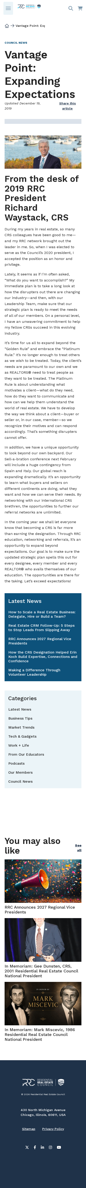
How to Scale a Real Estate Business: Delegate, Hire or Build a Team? (41, 614)
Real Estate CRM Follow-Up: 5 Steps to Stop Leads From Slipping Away (41, 627)
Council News (16, 42)
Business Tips (20, 718)
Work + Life (18, 745)
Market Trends (21, 727)
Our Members (20, 772)
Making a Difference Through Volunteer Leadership (34, 672)
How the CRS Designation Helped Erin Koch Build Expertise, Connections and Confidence (42, 656)
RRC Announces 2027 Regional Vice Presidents (39, 641)
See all (78, 847)
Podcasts (16, 763)
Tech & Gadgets (22, 736)
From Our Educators (26, 754)
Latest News (19, 709)
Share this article (67, 105)
